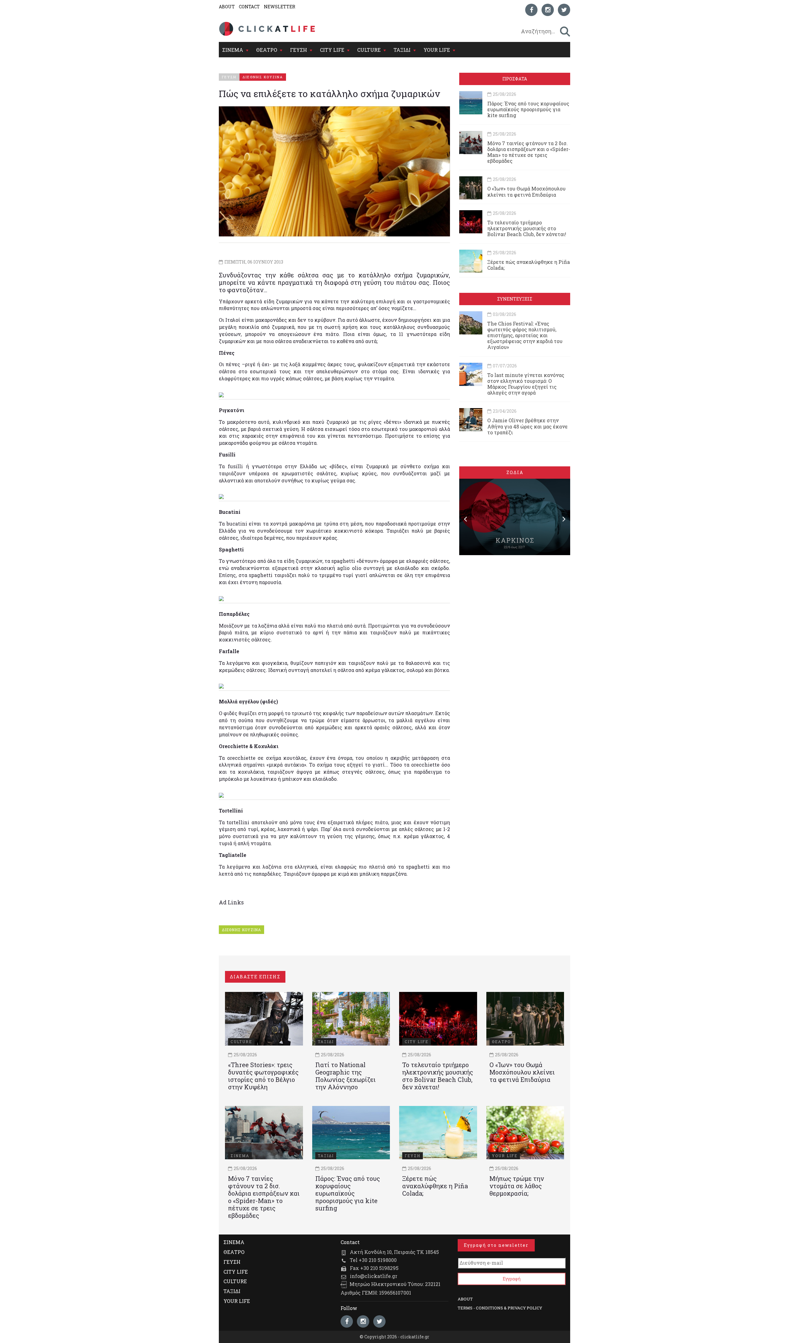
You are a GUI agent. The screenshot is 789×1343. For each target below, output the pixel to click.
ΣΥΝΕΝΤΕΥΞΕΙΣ (514, 299)
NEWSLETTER (279, 7)
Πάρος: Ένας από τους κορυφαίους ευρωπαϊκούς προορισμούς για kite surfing (528, 109)
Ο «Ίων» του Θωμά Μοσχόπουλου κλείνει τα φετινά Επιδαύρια (526, 191)
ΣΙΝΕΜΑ (232, 50)
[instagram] (548, 10)
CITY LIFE (332, 50)
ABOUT (227, 7)
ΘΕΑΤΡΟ (266, 50)
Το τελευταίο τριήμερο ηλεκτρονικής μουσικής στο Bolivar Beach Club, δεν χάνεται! (526, 228)
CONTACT (249, 7)
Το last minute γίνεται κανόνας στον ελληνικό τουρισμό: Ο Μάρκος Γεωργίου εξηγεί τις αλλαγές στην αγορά (525, 384)
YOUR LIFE (436, 50)
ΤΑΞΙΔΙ (402, 50)
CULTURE (369, 50)
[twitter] (564, 10)
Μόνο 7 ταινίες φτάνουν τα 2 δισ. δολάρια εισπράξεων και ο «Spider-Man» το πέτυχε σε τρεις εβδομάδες (528, 152)
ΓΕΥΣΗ (298, 50)
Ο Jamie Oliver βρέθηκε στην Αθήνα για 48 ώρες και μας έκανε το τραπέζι (527, 426)
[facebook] (531, 10)
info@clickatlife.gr (373, 1276)
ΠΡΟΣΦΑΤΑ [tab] (514, 79)
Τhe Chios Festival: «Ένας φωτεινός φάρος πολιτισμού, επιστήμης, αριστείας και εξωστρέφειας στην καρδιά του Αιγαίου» (524, 335)
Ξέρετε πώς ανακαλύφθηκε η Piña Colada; (528, 265)
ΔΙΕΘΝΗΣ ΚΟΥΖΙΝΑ (241, 929)
